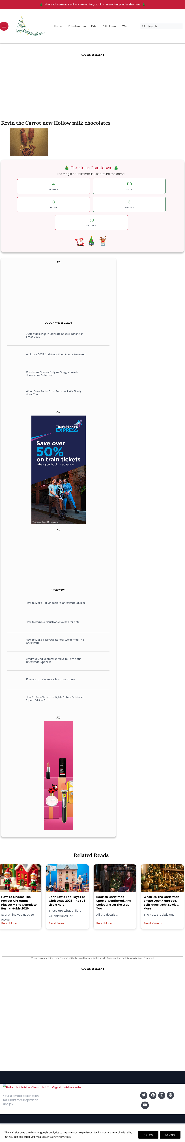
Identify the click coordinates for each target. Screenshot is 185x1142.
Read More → (10, 923)
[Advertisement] (92, 84)
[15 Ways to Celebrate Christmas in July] (13, 679)
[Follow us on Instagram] (161, 1095)
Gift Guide (100, 1106)
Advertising (53, 1106)
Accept (170, 1134)
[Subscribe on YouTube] (145, 1105)
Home (58, 26)
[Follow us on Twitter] (143, 1095)
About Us (52, 1095)
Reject (148, 1134)
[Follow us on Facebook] (152, 1095)
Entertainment (77, 26)
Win (124, 26)
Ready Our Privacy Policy (56, 1136)
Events (97, 1111)
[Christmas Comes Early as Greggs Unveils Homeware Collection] (13, 373)
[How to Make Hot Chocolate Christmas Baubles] (13, 603)
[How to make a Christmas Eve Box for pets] (13, 622)
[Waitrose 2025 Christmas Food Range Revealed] (13, 354)
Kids (93, 26)
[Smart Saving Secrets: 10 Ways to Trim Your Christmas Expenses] (13, 660)
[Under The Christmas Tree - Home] (42, 1086)
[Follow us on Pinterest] (170, 1095)
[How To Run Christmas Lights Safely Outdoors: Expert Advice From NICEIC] (13, 698)
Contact (52, 1101)
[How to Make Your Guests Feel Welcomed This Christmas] (13, 641)
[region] (92, 1133)
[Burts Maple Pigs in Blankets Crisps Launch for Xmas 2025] (13, 335)
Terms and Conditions (61, 1111)
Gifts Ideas (109, 26)
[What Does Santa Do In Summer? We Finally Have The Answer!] (13, 393)
